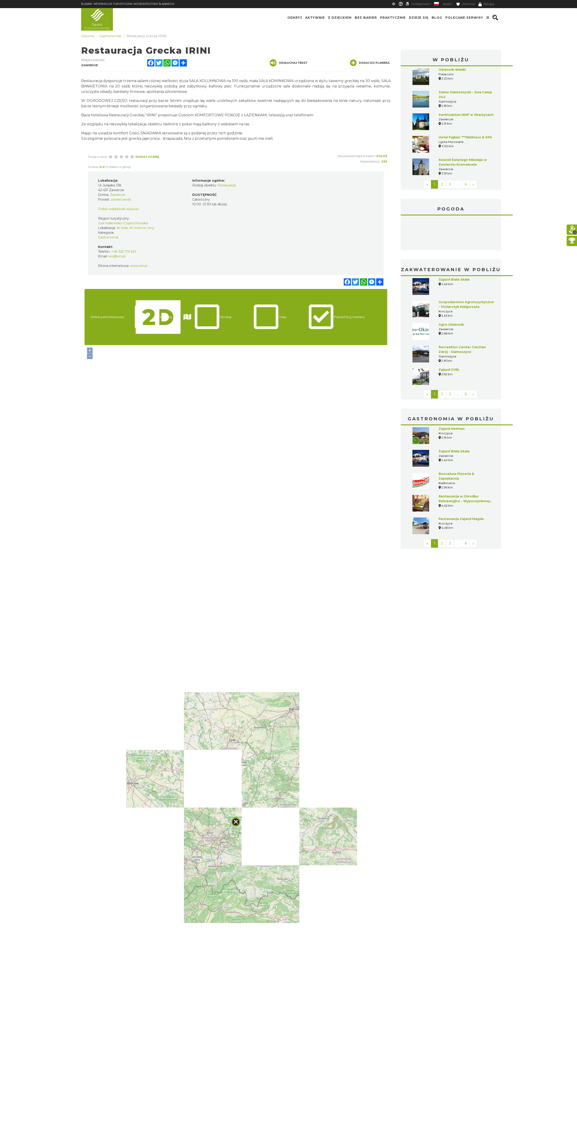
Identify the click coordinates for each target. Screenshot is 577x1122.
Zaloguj (488, 4)
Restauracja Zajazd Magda (461, 519)
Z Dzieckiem (340, 17)
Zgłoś (381, 156)
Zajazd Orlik (449, 370)
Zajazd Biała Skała (454, 279)
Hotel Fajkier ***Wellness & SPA (465, 137)
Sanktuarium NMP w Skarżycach (466, 115)
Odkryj (294, 17)
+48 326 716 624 (123, 252)
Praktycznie (393, 17)
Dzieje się (418, 17)
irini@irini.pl (117, 256)
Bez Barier (366, 17)
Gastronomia (108, 237)
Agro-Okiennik (451, 325)
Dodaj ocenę (147, 156)
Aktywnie (315, 17)
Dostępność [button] (420, 4)
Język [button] (447, 4)
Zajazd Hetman (452, 429)
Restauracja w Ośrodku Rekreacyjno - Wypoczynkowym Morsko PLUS (466, 501)
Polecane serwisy (464, 17)
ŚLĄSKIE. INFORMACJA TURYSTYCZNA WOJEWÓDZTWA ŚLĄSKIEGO (127, 3)
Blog (437, 17)
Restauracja (227, 185)
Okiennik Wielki (452, 70)
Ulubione (468, 4)
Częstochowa (451, 233)
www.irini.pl (138, 266)
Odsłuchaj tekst (293, 62)
